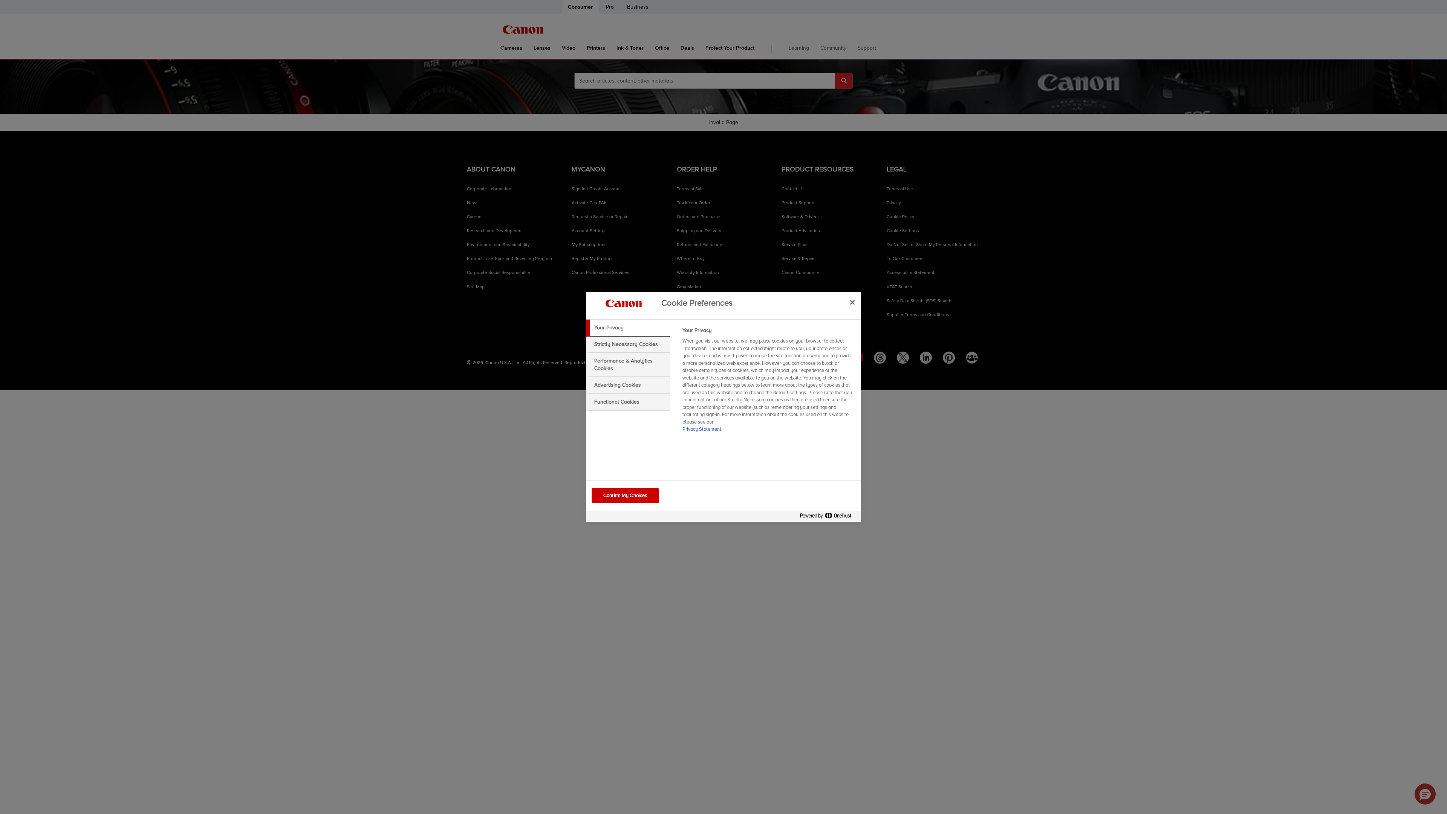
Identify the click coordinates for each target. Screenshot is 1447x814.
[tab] (628, 328)
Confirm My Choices (625, 496)
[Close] (852, 302)
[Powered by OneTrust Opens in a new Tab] (828, 517)
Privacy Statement (701, 429)
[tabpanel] (768, 382)
